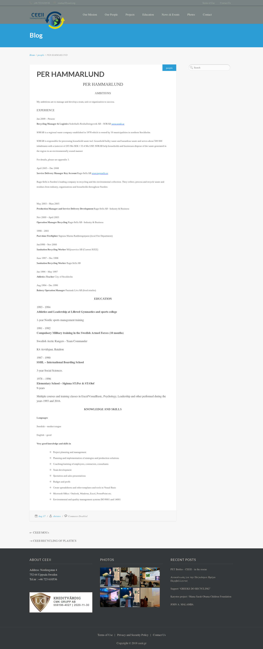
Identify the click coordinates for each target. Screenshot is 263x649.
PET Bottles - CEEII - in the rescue (189, 569)
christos (57, 516)
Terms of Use (208, 2)
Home (32, 55)
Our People (111, 14)
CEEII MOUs (41, 532)
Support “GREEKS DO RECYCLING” (190, 588)
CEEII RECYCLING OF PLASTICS (54, 540)
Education (148, 14)
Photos (191, 14)
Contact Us (225, 2)
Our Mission (90, 14)
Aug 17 (41, 516)
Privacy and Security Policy (132, 635)
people (41, 55)
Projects (130, 14)
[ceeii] (47, 20)
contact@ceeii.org (67, 2)
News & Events (170, 14)
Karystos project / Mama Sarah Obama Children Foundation (201, 596)
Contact (207, 14)
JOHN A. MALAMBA (182, 604)
